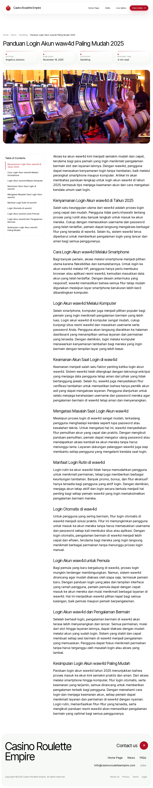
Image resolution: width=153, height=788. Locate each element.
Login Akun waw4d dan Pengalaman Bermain (24, 220)
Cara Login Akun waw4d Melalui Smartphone (22, 173)
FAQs (143, 757)
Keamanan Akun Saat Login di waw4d (21, 187)
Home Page (115, 757)
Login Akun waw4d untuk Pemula (23, 214)
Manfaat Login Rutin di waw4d (21, 202)
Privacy (126, 776)
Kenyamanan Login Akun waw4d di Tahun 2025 (24, 165)
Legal (144, 776)
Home (6, 35)
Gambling (23, 35)
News (13, 35)
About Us (114, 776)
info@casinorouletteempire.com (114, 765)
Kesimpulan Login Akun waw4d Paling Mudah (22, 228)
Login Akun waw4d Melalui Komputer (25, 180)
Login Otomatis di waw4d (19, 208)
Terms (136, 776)
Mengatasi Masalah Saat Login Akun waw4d (24, 195)
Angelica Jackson (15, 59)
